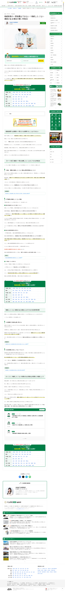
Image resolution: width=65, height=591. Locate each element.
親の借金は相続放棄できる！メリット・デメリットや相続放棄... (21, 530)
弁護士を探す (41, 60)
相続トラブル (40, 568)
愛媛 (32, 103)
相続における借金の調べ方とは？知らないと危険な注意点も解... (21, 546)
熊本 (21, 105)
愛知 (13, 458)
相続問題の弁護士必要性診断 (58, 5)
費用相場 (33, 5)
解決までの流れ (25, 5)
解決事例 (29, 5)
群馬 (27, 94)
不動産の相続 (53, 570)
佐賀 (16, 105)
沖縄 (33, 105)
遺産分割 (49, 568)
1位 (10, 515)
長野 (19, 96)
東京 (13, 94)
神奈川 (16, 94)
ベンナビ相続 (10, 8)
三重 (21, 458)
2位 (10, 520)
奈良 (24, 101)
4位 (10, 530)
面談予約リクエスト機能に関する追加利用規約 (39, 585)
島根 (16, 103)
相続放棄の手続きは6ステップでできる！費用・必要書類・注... (21, 525)
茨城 (25, 94)
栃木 (30, 94)
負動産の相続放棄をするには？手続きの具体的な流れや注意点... (21, 551)
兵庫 (16, 101)
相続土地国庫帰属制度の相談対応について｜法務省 (13, 257)
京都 (19, 101)
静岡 (19, 458)
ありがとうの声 (50, 5)
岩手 (19, 92)
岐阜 (16, 458)
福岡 (13, 105)
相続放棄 (19, 8)
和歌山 (27, 101)
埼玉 (19, 94)
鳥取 (13, 103)
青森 (17, 92)
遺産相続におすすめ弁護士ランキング (12, 585)
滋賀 (21, 101)
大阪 (13, 101)
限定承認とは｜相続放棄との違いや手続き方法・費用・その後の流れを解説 (17, 193)
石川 (24, 96)
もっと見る (24, 438)
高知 (34, 103)
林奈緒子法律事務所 (14, 22)
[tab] (53, 86)
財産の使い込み (45, 568)
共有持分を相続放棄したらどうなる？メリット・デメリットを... (21, 541)
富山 (21, 96)
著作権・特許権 (40, 573)
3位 (10, 525)
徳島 (27, 103)
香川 (29, 103)
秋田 (25, 92)
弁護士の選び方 (38, 5)
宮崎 (27, 105)
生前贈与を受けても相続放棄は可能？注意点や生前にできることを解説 (16, 344)
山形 (27, 92)
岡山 (19, 103)
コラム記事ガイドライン (20, 508)
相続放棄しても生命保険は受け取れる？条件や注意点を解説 (14, 370)
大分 (24, 105)
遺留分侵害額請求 (54, 568)
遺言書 (42, 570)
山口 (24, 103)
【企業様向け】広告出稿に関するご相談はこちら (25, 585)
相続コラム (15, 8)
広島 (21, 103)
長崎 (19, 105)
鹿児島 (30, 105)
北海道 (14, 92)
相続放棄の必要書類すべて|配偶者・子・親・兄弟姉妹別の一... (21, 520)
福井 (27, 96)
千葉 (22, 94)
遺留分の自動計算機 (18, 5)
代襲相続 (45, 570)
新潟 (16, 96)
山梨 (13, 96)
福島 (30, 92)
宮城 (22, 92)
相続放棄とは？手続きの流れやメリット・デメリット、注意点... (21, 515)
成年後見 (49, 570)
